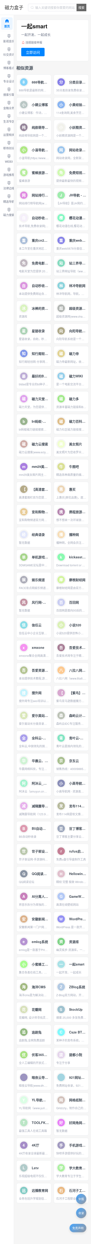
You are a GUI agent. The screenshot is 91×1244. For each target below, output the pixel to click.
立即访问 (33, 52)
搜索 (81, 7)
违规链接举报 (33, 42)
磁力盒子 (14, 7)
